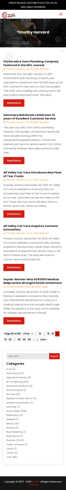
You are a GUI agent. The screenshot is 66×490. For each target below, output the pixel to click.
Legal (44, 286)
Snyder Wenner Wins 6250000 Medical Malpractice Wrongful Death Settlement (32, 281)
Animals (10, 394)
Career (10, 452)
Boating (10, 427)
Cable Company (15, 444)
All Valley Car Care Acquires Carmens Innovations (30, 227)
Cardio (10, 448)
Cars (8, 456)
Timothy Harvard (15, 68)
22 (10, 339)
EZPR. (37, 481)
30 (19, 339)
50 (29, 339)
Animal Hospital (14, 390)
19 (53, 333)
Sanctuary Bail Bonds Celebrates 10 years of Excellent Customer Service (29, 116)
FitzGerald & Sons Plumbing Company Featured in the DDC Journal (31, 63)
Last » (43, 339)
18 (48, 333)
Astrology (11, 406)
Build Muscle (12, 436)
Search (54, 356)
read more (14, 103)
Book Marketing (14, 431)
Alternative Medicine (17, 385)
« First (26, 333)
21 (5, 339)
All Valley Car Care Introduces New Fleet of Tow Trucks (32, 174)
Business (44, 68)
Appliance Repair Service (19, 398)
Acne (9, 369)
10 (40, 333)
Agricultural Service (16, 377)
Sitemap (33, 484)
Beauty (10, 423)
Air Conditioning (14, 381)
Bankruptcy (12, 415)
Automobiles (13, 411)
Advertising (12, 373)
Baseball (10, 419)
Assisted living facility (18, 402)
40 (24, 339)
